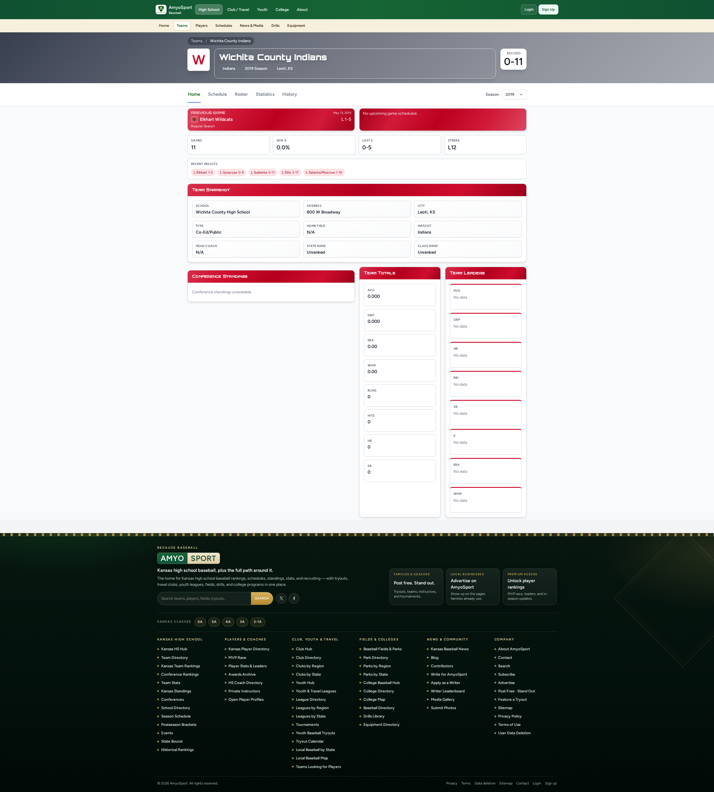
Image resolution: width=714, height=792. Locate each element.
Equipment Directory (381, 724)
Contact (505, 657)
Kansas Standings (176, 691)
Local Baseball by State (315, 749)
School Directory (175, 707)
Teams (182, 25)
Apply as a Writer (445, 682)
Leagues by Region (312, 707)
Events (167, 733)
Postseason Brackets (178, 724)
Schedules (223, 25)
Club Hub (304, 649)
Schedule (217, 94)
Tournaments (307, 724)
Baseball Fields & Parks (382, 649)
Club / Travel (238, 9)
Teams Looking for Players (318, 766)
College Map (374, 699)
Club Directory (308, 657)
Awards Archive (242, 674)
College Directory (378, 691)
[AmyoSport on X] (281, 598)
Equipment (296, 25)
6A (200, 622)
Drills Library (374, 716)
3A (242, 622)
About (302, 9)
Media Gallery (443, 699)
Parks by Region (377, 666)
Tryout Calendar (310, 741)
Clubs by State (308, 674)
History (289, 94)
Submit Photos (443, 707)
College (282, 9)
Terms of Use (509, 724)
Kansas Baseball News (450, 649)
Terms (466, 783)
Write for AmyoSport (449, 674)
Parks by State (375, 674)
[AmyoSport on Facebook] (294, 598)
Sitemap (505, 707)
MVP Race (237, 657)
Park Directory (375, 657)
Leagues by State (311, 716)
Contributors (442, 666)
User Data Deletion (514, 733)
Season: (493, 94)
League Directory (311, 699)
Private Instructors (244, 691)
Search (262, 598)
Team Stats (170, 682)
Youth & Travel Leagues (316, 691)
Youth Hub (305, 682)
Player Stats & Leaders (247, 666)
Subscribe (506, 674)
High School (209, 9)
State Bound (171, 741)
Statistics (265, 94)
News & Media (251, 25)
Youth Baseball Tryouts (315, 733)
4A (228, 622)
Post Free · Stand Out (516, 691)
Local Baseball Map (312, 758)
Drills (275, 25)
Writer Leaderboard (448, 691)
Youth (262, 9)
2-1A (258, 622)
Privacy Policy (510, 716)
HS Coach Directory (245, 682)
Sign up (551, 783)
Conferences (172, 699)
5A (214, 622)
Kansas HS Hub (174, 649)
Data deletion (485, 783)
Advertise (506, 682)
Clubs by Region (310, 666)
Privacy (451, 783)
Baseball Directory (379, 707)
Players (202, 25)
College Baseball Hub (381, 682)
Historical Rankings (177, 749)
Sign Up (548, 9)
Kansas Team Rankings (180, 666)
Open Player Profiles (246, 699)
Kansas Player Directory (248, 649)
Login (529, 9)
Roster (241, 94)
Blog (434, 657)
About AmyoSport (514, 649)
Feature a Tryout (512, 699)
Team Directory (174, 657)
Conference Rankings (180, 674)
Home (164, 25)
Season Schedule (176, 716)
